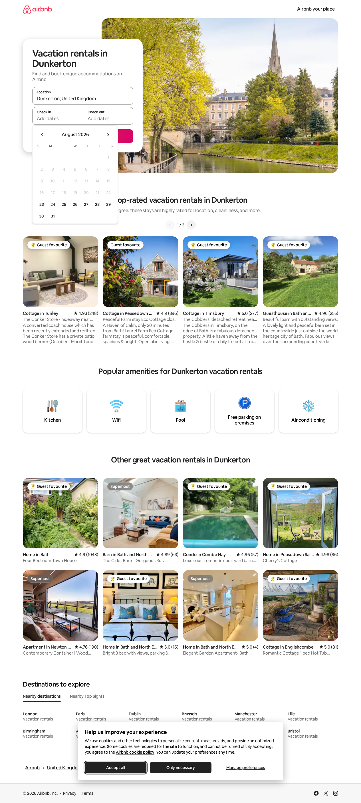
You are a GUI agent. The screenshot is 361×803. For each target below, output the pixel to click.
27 (86, 204)
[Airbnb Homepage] (37, 9)
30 (41, 216)
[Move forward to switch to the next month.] (108, 134)
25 (64, 204)
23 (41, 204)
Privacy (69, 793)
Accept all (115, 767)
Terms (87, 793)
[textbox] (57, 118)
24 (53, 204)
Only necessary (180, 767)
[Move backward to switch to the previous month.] (42, 134)
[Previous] (170, 225)
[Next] (191, 225)
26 (75, 204)
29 (108, 204)
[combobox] (83, 98)
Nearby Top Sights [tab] (87, 696)
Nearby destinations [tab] (42, 696)
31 (53, 216)
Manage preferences (245, 767)
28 (97, 204)
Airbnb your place (316, 9)
